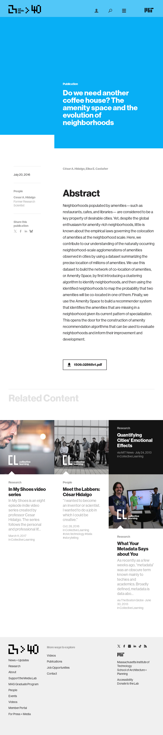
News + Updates (18, 660)
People (12, 690)
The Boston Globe (132, 600)
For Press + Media (19, 714)
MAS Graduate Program (23, 684)
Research (14, 666)
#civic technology (73, 534)
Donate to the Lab (128, 683)
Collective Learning (23, 539)
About (12, 672)
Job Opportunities (58, 667)
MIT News (127, 452)
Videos (12, 702)
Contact (52, 673)
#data (88, 534)
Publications (54, 661)
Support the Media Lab (22, 678)
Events (12, 696)
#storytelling (71, 537)
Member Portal (17, 708)
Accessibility (125, 679)
